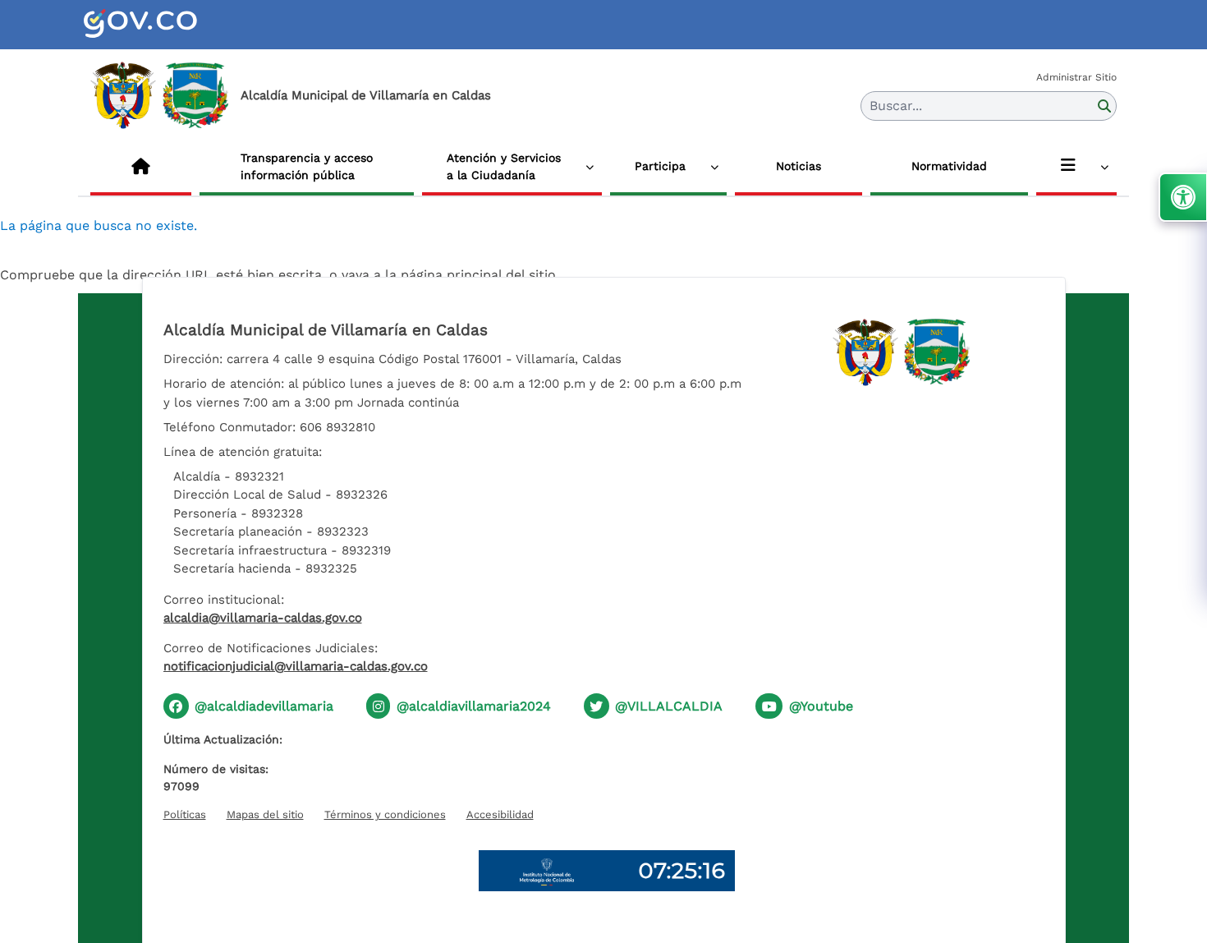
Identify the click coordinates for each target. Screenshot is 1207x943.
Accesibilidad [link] (500, 814)
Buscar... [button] (896, 105)
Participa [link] (660, 165)
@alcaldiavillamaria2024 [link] (474, 706)
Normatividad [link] (949, 165)
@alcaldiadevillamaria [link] (264, 706)
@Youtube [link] (821, 706)
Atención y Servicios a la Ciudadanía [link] (504, 166)
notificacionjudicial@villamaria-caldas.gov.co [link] (295, 666)
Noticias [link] (798, 165)
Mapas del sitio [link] (265, 814)
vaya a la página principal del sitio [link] (449, 275)
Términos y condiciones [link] (385, 814)
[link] (160, 24)
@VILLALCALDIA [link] (669, 706)
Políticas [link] (184, 814)
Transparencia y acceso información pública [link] (307, 166)
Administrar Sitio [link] (1076, 77)
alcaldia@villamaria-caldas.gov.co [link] (262, 617)
